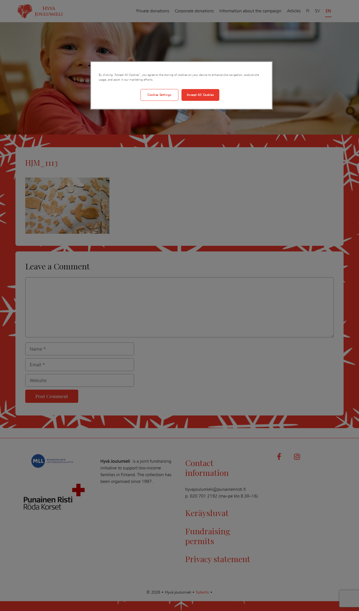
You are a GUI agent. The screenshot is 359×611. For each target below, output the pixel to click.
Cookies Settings (159, 95)
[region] (181, 85)
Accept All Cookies (200, 95)
